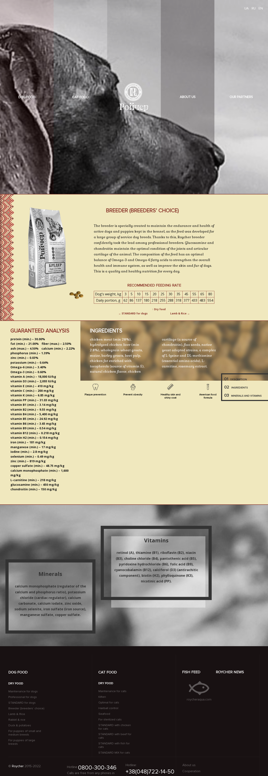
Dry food (15, 683)
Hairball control (108, 708)
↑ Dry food (159, 309)
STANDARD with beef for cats (114, 736)
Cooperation (191, 771)
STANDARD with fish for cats (114, 745)
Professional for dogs (22, 697)
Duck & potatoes (19, 725)
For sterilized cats (110, 719)
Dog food (26, 97)
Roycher (18, 766)
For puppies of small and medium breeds (24, 732)
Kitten (102, 697)
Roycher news (230, 672)
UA (246, 8)
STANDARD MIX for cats (114, 752)
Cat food (80, 97)
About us (188, 97)
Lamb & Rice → (180, 313)
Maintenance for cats (112, 691)
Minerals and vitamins (243, 395)
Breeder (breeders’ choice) (26, 708)
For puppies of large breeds (21, 742)
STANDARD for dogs (22, 702)
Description (235, 378)
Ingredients (236, 387)
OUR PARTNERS (241, 97)
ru (254, 8)
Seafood (104, 714)
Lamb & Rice (16, 714)
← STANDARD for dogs (133, 313)
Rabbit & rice (16, 719)
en (261, 8)
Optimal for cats (108, 702)
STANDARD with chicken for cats (114, 727)
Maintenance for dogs (23, 691)
